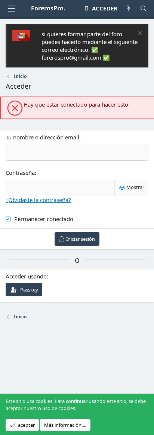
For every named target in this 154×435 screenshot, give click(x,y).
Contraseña (20, 172)
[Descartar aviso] (139, 34)
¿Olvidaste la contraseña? (38, 200)
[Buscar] (143, 8)
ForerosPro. (48, 8)
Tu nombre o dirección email (42, 137)
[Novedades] (128, 8)
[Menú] (11, 8)
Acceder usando (26, 276)
